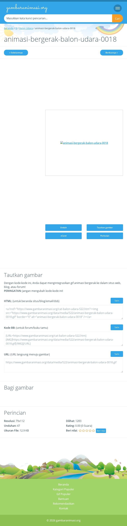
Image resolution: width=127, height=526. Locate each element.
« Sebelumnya (16, 52)
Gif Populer (64, 494)
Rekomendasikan (63, 503)
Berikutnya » (112, 52)
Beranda (8, 28)
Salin (117, 300)
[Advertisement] (22, 80)
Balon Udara (26, 28)
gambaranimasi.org (26, 7)
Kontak (63, 508)
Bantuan (63, 499)
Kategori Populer (63, 489)
